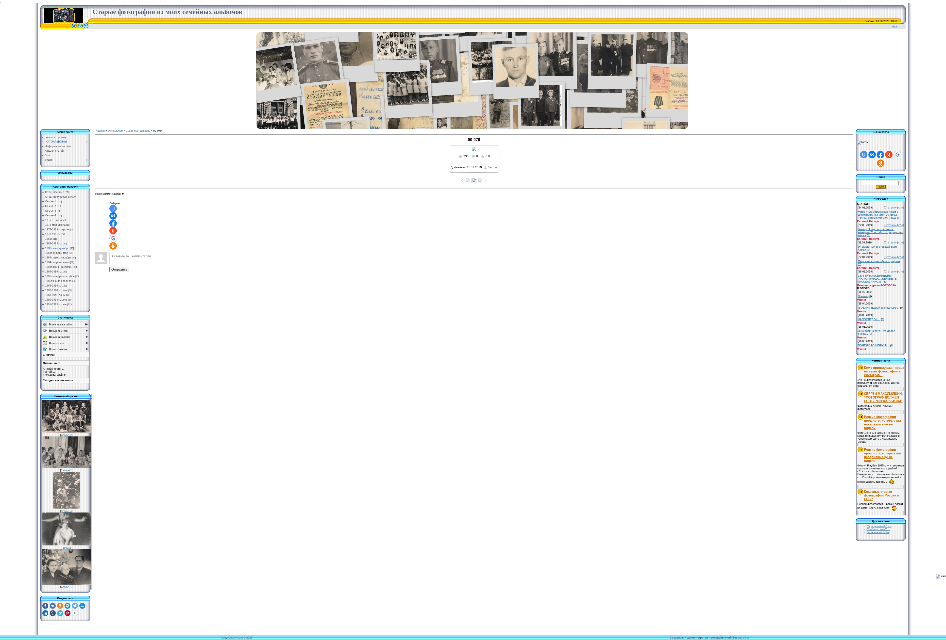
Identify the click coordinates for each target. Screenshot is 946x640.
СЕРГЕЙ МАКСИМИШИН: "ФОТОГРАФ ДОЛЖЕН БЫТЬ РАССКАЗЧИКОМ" (883, 397)
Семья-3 (50, 210)
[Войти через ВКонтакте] (113, 216)
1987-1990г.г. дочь (56, 290)
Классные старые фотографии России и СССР (881, 495)
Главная (100, 130)
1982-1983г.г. (53, 243)
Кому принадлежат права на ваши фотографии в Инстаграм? (884, 371)
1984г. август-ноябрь (58, 257)
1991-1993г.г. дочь (56, 299)
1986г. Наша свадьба (58, 280)
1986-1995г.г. (53, 285)
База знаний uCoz (878, 532)
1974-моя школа (55, 224)
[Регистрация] (80, 28)
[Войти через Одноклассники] (113, 246)
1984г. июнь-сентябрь (58, 266)
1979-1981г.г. (53, 234)
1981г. (48, 238)
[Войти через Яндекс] (113, 230)
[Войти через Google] (113, 238)
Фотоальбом (115, 130)
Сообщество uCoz (878, 529)
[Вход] (86, 28)
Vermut (493, 167)
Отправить (119, 269)
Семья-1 (50, 201)
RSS (894, 26)
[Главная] (74, 28)
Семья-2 (50, 206)
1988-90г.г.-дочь (55, 294)
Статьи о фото (894, 207)
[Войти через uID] (113, 208)
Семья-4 (50, 215)
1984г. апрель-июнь (57, 262)
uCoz (746, 637)
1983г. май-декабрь (57, 248)
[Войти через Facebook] (113, 223)
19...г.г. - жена (53, 220)
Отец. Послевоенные (58, 196)
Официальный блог (879, 526)
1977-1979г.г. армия (57, 229)
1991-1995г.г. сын (56, 304)
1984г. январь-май (56, 252)
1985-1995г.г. (53, 271)
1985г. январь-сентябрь (60, 276)
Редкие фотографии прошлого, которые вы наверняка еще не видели (882, 422)
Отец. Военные (54, 192)
